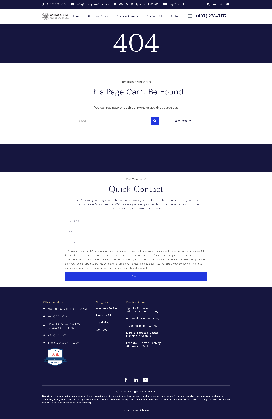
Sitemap (145, 410)
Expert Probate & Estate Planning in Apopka (142, 334)
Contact (175, 16)
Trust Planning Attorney (141, 325)
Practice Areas (125, 16)
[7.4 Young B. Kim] (55, 366)
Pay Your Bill (154, 16)
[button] (208, 4)
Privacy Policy (130, 410)
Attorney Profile (97, 16)
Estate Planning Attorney (142, 318)
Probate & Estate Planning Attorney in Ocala (143, 344)
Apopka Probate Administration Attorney (142, 310)
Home (75, 16)
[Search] (155, 121)
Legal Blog (102, 322)
